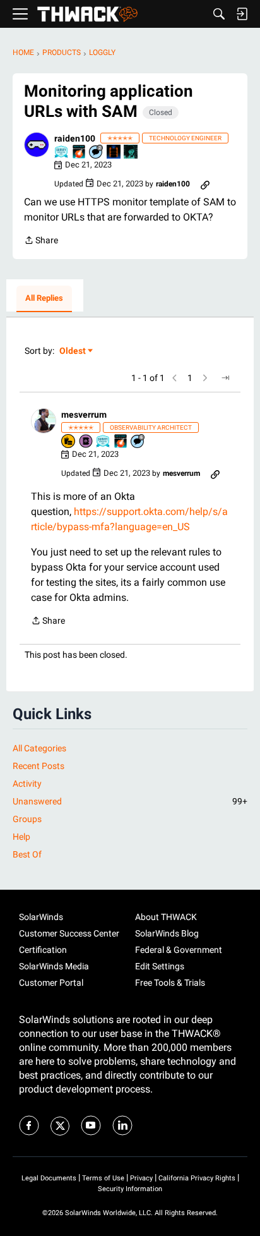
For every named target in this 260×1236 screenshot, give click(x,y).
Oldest (73, 352)
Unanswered (130, 801)
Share (41, 241)
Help (21, 837)
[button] (36, 144)
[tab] (44, 299)
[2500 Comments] (138, 442)
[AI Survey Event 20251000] (61, 153)
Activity (27, 784)
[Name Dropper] (86, 442)
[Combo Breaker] (68, 442)
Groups (27, 819)
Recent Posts (38, 766)
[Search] (219, 14)
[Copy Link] (205, 184)
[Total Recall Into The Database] (114, 153)
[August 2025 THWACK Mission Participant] (131, 153)
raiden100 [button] (74, 138)
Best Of (27, 854)
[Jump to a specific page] (225, 378)
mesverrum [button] (84, 414)
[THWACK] (87, 14)
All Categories (39, 748)
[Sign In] (241, 14)
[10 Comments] (96, 153)
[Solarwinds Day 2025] (79, 153)
